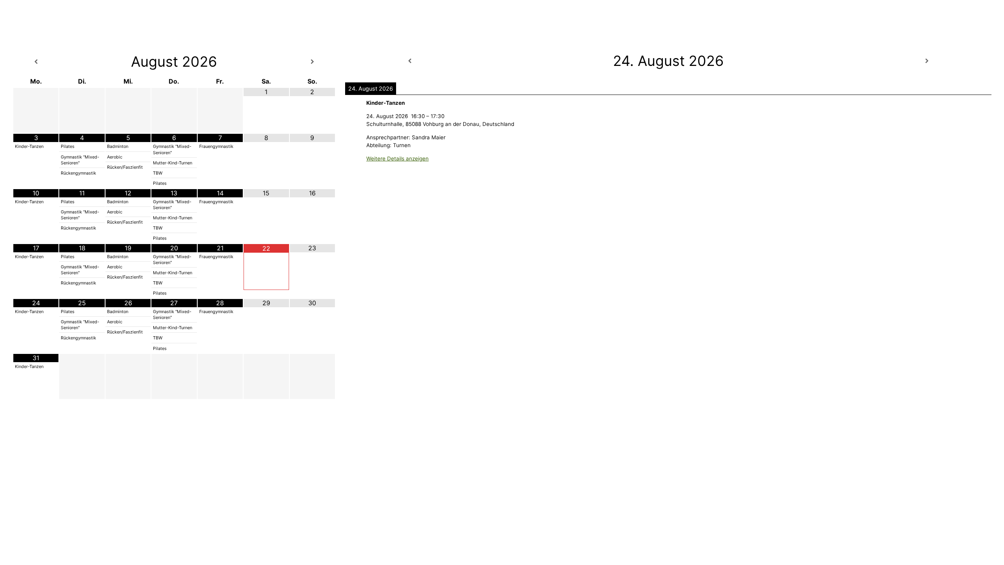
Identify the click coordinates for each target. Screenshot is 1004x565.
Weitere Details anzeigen (397, 158)
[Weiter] (926, 61)
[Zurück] (410, 61)
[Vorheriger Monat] (35, 62)
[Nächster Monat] (312, 62)
